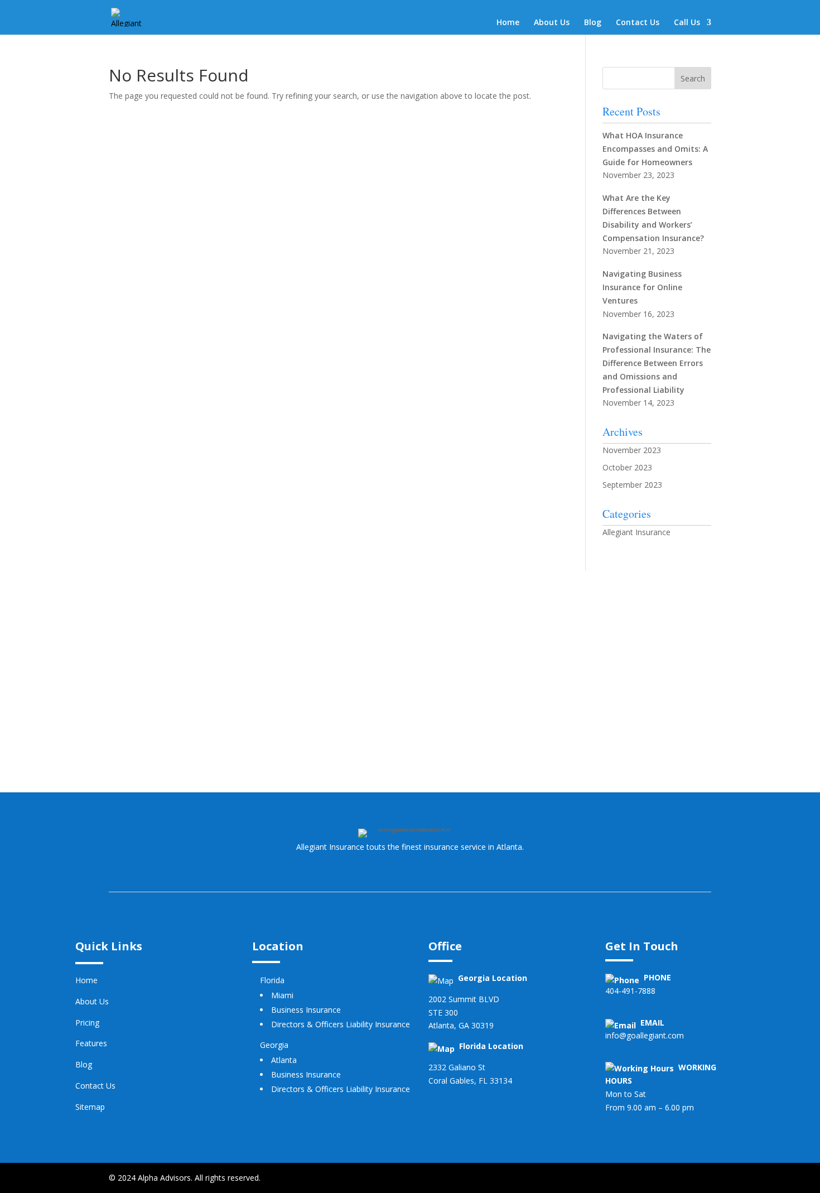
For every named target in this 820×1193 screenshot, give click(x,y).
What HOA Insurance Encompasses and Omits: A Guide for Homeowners (655, 148)
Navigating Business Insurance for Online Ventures (642, 287)
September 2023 (632, 484)
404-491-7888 (630, 990)
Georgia (274, 1045)
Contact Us (637, 22)
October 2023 (627, 467)
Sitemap (90, 1106)
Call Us (687, 22)
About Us (552, 22)
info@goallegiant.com (644, 1035)
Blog (592, 22)
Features (91, 1043)
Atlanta (284, 1060)
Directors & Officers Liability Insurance (340, 1024)
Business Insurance (306, 1009)
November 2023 (631, 450)
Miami (282, 995)
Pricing (87, 1022)
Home (507, 22)
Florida (272, 980)
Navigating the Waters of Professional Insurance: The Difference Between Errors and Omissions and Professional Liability (656, 363)
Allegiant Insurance (636, 532)
